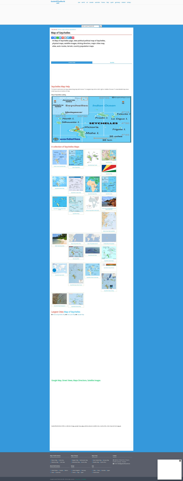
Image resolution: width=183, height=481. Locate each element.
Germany (84, 470)
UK (87, 2)
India (94, 470)
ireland (123, 2)
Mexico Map (54, 460)
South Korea (96, 472)
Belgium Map (75, 460)
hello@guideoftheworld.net (124, 463)
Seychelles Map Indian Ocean (76, 285)
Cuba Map (62, 462)
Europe (72, 466)
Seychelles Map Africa (92, 193)
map (63, 29)
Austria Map (84, 462)
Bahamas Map (54, 462)
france (103, 2)
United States (54, 470)
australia (97, 2)
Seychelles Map (109, 162)
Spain (82, 472)
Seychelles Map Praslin (92, 165)
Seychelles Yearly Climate (109, 267)
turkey (129, 2)
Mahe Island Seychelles (59, 246)
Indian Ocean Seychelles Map (59, 166)
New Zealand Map (97, 460)
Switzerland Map (76, 462)
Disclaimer (84, 479)
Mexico (66, 470)
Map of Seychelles (76, 167)
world (83, 2)
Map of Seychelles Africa (76, 243)
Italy (78, 472)
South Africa (103, 462)
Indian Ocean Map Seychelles (109, 231)
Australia (104, 470)
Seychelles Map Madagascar (59, 305)
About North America (55, 466)
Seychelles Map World (59, 275)
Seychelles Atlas (109, 193)
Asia (93, 466)
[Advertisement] (91, 14)
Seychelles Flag (109, 173)
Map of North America (55, 455)
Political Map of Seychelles (109, 243)
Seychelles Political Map (76, 306)
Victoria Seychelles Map (59, 314)
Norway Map (106, 460)
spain (111, 2)
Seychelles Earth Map (92, 255)
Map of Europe (74, 455)
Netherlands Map (84, 460)
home (59, 29)
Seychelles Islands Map (59, 188)
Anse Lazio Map (71, 314)
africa (66, 29)
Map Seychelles (76, 258)
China (98, 470)
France (74, 472)
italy (108, 2)
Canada (61, 470)
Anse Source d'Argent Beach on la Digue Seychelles (109, 209)
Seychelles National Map (109, 290)
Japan (108, 470)
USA (79, 2)
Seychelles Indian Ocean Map (92, 277)
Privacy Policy (77, 479)
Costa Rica (61, 460)
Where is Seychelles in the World (92, 210)
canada (91, 2)
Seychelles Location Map (76, 192)
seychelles (72, 29)
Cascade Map (80, 314)
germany (117, 2)
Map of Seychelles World (93, 243)
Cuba (52, 472)
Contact (114, 455)
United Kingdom (76, 470)
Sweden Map (96, 462)
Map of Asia (94, 455)
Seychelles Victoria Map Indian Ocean (60, 209)
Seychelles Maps (76, 213)
